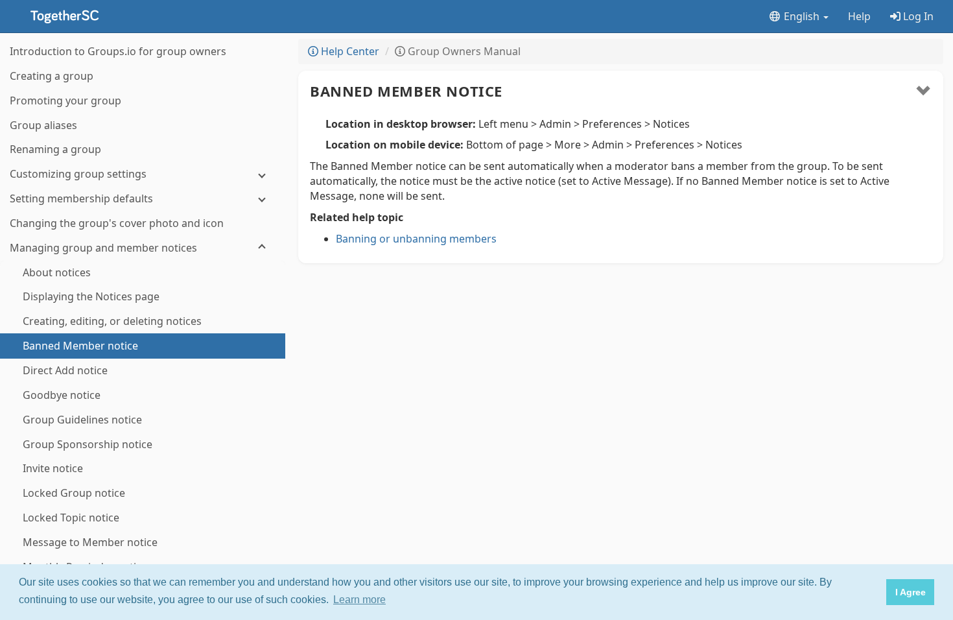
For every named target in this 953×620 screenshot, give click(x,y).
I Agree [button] (910, 592)
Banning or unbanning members (416, 239)
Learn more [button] (359, 599)
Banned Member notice (406, 91)
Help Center (348, 51)
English (801, 16)
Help (859, 16)
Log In (917, 16)
